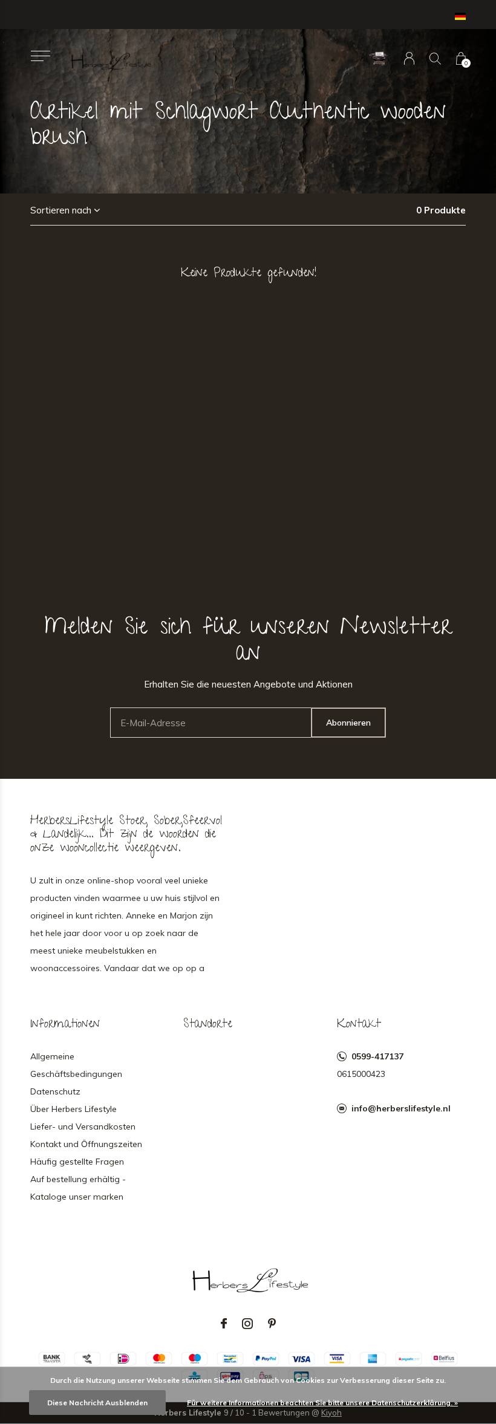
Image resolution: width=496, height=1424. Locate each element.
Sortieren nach (60, 210)
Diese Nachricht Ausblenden (97, 1402)
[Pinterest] (272, 1324)
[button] (40, 56)
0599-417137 (377, 1056)
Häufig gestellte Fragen (77, 1161)
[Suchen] (435, 58)
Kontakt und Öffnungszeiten (86, 1144)
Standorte (207, 1025)
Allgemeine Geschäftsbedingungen (76, 1065)
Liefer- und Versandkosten (82, 1126)
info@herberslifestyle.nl (401, 1108)
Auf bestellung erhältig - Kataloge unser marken (78, 1188)
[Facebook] (224, 1324)
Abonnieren (348, 722)
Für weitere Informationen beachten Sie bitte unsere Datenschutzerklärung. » (322, 1402)
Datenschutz (55, 1091)
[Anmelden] (409, 58)
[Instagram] (247, 1324)
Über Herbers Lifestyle (73, 1109)
